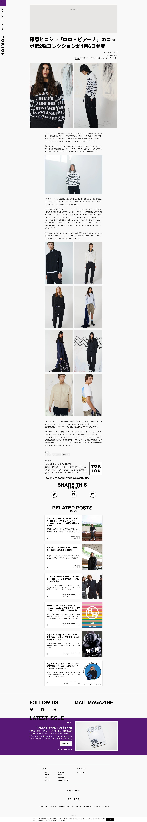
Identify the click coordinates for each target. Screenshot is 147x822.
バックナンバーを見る (63, 749)
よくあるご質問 (42, 806)
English (77, 790)
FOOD (46, 778)
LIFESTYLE (62, 778)
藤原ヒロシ (66, 455)
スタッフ (82, 773)
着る (116, 55)
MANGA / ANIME (63, 780)
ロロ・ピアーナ (56, 455)
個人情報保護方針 (88, 806)
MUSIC (47, 775)
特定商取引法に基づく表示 (66, 806)
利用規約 (78, 806)
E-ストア (82, 769)
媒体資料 (98, 806)
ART (46, 772)
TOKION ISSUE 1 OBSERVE (54, 727)
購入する (65, 744)
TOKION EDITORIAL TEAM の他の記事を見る (67, 478)
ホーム (47, 769)
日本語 (69, 790)
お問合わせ (53, 806)
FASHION (110, 55)
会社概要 (106, 806)
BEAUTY (47, 780)
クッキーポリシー (47, 820)
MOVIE (60, 775)
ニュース (48, 455)
